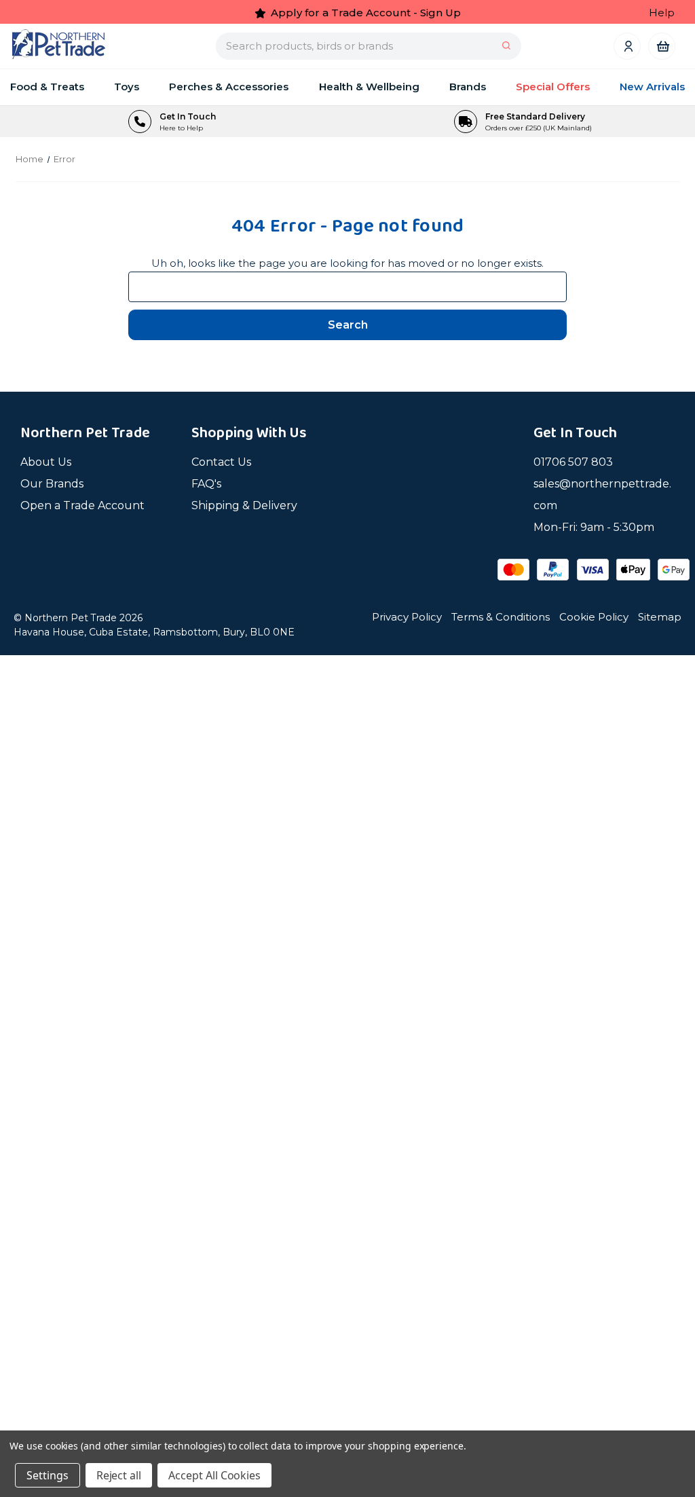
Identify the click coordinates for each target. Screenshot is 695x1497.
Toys (126, 86)
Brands (467, 86)
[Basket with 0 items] (662, 46)
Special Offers (553, 86)
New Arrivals (652, 86)
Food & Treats (47, 86)
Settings (47, 1475)
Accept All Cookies (214, 1475)
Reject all (119, 1475)
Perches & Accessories (228, 86)
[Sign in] (627, 46)
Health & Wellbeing (369, 86)
